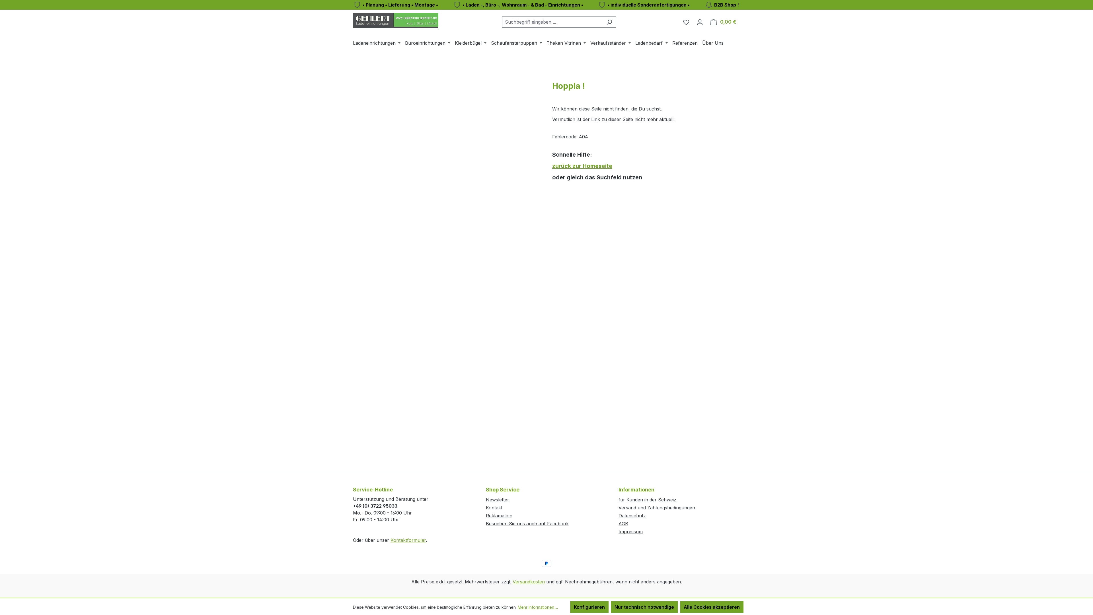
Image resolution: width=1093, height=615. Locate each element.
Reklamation (499, 515)
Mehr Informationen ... (538, 607)
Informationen (636, 490)
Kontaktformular (408, 540)
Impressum (631, 531)
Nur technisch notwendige (644, 607)
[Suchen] (609, 22)
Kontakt (494, 508)
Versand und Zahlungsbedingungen (657, 508)
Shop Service (502, 490)
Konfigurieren (589, 607)
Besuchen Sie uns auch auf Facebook (527, 523)
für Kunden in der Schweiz (647, 500)
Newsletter (497, 500)
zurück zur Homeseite (582, 166)
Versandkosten (529, 582)
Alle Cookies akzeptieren (712, 607)
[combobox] (552, 22)
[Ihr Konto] (700, 22)
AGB (623, 523)
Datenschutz (632, 515)
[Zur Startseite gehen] (395, 20)
